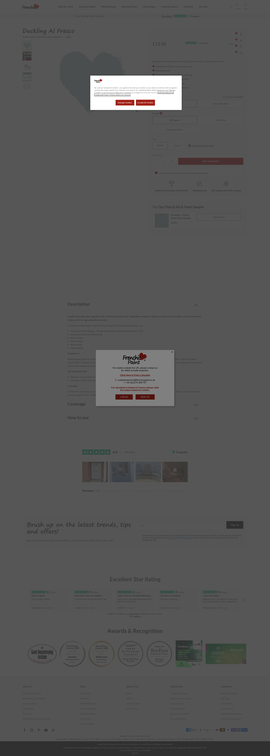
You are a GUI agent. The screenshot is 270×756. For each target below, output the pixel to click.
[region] (136, 93)
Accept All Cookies (145, 103)
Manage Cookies (125, 103)
